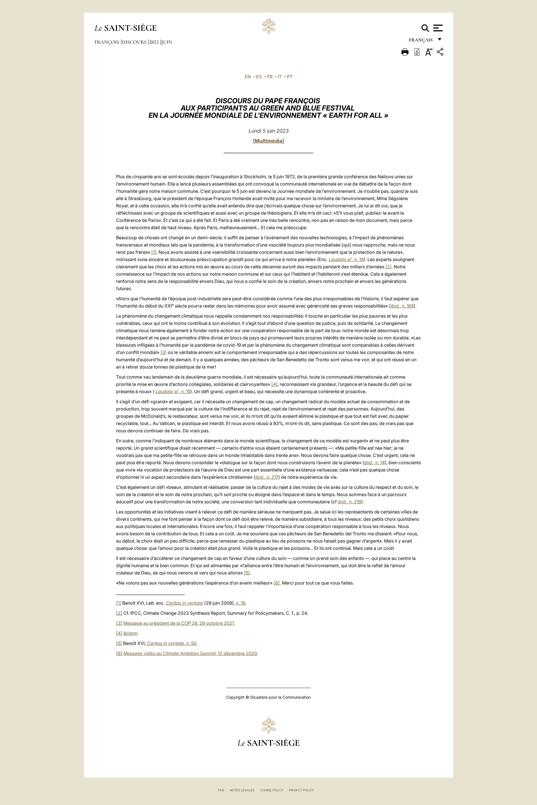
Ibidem (130, 633)
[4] (274, 384)
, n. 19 (346, 259)
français (421, 41)
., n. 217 (266, 477)
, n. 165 (402, 306)
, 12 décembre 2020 (190, 653)
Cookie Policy (271, 790)
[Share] (441, 53)
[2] (388, 266)
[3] (164, 352)
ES (259, 76)
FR (269, 76)
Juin (166, 42)
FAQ (221, 790)
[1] (153, 252)
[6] (277, 583)
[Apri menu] (437, 28)
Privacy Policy (301, 790)
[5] (247, 573)
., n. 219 (349, 501)
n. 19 (240, 603)
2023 (154, 42)
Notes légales (242, 790)
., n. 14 (374, 462)
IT (280, 76)
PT (290, 76)
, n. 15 (173, 391)
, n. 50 (171, 643)
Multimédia (268, 141)
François (107, 42)
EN (248, 76)
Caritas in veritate (184, 603)
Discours (135, 42)
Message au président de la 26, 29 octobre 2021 (178, 623)
